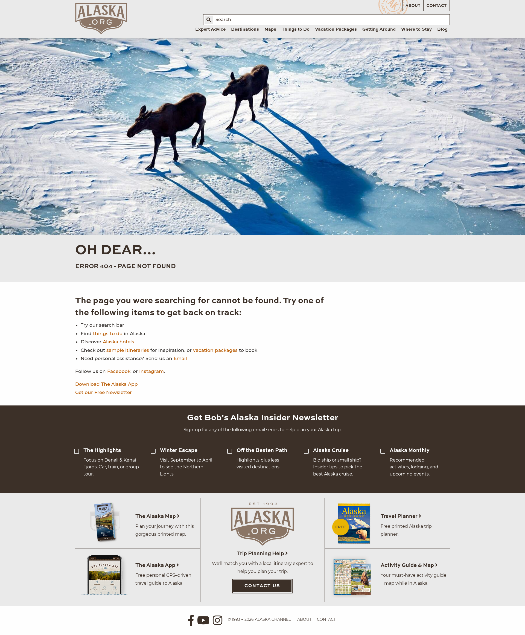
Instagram (151, 371)
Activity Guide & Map (408, 565)
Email (180, 358)
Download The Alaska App (106, 384)
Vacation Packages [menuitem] (336, 29)
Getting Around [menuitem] (379, 29)
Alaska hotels (118, 341)
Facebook (118, 371)
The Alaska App (155, 565)
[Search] (209, 20)
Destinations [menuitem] (245, 29)
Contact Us (262, 586)
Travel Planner (400, 516)
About (413, 6)
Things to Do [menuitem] (296, 29)
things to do (107, 333)
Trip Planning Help (261, 553)
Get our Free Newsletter (103, 392)
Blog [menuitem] (442, 29)
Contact (437, 6)
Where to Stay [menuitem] (416, 29)
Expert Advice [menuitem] (210, 29)
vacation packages (215, 350)
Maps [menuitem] (270, 29)
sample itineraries (127, 350)
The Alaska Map (156, 516)
